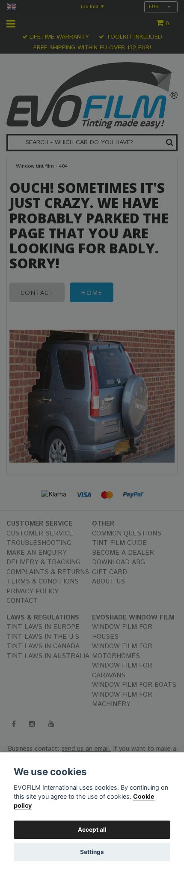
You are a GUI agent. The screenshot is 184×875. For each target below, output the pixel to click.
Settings (92, 851)
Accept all (92, 829)
